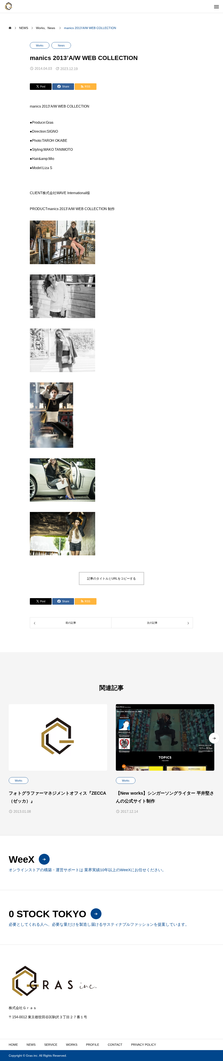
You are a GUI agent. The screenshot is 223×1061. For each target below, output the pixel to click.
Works (39, 45)
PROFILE (92, 1044)
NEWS (31, 1044)
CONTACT (115, 1044)
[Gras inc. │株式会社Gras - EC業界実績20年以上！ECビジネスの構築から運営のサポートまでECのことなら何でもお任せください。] (8, 6)
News (61, 45)
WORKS (71, 1044)
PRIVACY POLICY (143, 1044)
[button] (214, 738)
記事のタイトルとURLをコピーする (111, 578)
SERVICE (50, 1044)
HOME (13, 1044)
